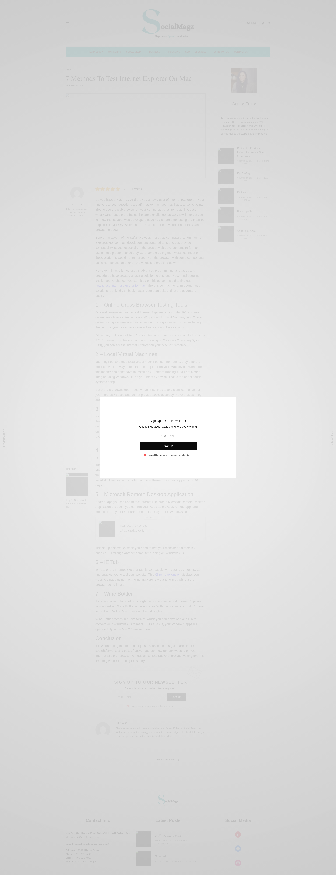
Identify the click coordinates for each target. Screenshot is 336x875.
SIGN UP (168, 446)
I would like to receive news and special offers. (170, 455)
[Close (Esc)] (230, 403)
